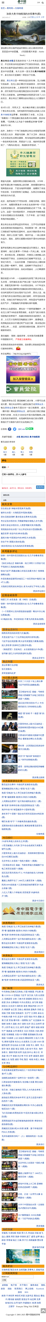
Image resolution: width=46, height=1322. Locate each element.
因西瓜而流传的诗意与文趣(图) (15, 633)
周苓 (13, 1237)
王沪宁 (28, 1013)
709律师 (9, 1038)
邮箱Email (5, 1277)
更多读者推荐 (39, 624)
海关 (8, 1049)
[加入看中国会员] (23, 383)
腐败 (40, 1017)
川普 (26, 992)
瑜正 (15, 1240)
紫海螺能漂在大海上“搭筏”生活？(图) (18, 789)
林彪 (15, 1056)
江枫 (19, 1240)
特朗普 (31, 992)
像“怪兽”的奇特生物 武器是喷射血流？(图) (21, 805)
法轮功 (21, 1038)
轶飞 (41, 1233)
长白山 (18, 1042)
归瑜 (37, 1233)
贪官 (26, 1017)
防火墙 (39, 1034)
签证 (17, 1049)
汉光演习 (12, 1006)
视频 (5, 1148)
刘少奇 (20, 1056)
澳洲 (11, 1052)
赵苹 (38, 1237)
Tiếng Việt (28, 1306)
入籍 (27, 1049)
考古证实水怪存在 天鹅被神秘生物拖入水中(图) (22, 521)
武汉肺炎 (18, 992)
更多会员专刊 (38, 658)
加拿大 (9, 1024)
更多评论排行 (39, 591)
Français (19, 1306)
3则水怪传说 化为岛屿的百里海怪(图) (17, 546)
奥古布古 (11, 80)
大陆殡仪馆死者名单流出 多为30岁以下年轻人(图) (23, 586)
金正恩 (14, 1009)
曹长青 (40, 1240)
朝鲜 (4, 1024)
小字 (42, 17)
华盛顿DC (27, 1303)
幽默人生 (6, 1059)
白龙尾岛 (25, 1042)
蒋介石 (37, 1052)
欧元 (13, 1027)
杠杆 (29, 1024)
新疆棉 (29, 999)
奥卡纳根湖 (6, 115)
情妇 (31, 1017)
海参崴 (9, 1031)
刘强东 (32, 1031)
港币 (22, 1027)
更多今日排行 (38, 901)
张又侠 (30, 995)
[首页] (21, 3)
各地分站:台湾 (11, 1303)
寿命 (42, 1059)
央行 (19, 1024)
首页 (3, 8)
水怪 (11, 61)
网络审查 (29, 1038)
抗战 (25, 1052)
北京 (26, 1031)
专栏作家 (8, 1229)
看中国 (16, 1020)
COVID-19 (8, 995)
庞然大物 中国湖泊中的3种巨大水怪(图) (18, 538)
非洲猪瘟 (10, 1034)
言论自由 (14, 1045)
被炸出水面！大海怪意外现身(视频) (16, 513)
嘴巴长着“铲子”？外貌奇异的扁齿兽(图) (19, 821)
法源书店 (29, 1296)
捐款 (10, 1289)
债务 (24, 1024)
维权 (4, 1038)
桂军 (20, 1052)
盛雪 (33, 1237)
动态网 (33, 1299)
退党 (25, 1006)
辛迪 (4, 1244)
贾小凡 (24, 1233)
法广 (31, 1020)
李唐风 (23, 1237)
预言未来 (14, 1270)
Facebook (40, 1289)
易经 (42, 1056)
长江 (41, 999)
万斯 (8, 1013)
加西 (39, 1303)
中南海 (5, 1017)
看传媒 (11, 1299)
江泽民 (34, 1013)
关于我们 (24, 1285)
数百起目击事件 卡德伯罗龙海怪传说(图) (20, 784)
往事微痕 (15, 1002)
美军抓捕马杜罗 (9, 673)
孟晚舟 (34, 1009)
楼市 (33, 1027)
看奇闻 (10, 8)
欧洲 (34, 1303)
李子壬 (25, 1240)
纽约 (20, 1303)
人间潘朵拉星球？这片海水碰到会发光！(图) (21, 801)
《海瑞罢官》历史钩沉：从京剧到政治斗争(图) (22, 649)
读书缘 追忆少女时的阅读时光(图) (17, 653)
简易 (19, 1233)
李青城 (9, 1240)
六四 (36, 995)
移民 (37, 1045)
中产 (4, 1031)
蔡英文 (20, 1031)
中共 (15, 1017)
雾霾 (25, 1034)
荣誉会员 (39, 404)
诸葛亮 (36, 1056)
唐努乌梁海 (9, 1042)
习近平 (23, 995)
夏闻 (8, 1237)
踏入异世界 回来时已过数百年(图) (17, 645)
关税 (39, 1009)
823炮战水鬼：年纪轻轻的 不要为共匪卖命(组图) (22, 619)
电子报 (14, 1285)
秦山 (42, 1237)
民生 (36, 1049)
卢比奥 (38, 992)
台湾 (15, 1031)
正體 (38, 2)
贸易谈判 (19, 1013)
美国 (13, 1013)
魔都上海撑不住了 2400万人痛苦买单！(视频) (22, 880)
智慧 (12, 1059)
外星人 (37, 1059)
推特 (20, 1292)
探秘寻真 (40, 1270)
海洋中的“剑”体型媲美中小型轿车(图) (18, 809)
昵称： (5, 467)
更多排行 (40, 1144)
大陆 (17, 1034)
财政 (38, 1027)
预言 (26, 1059)
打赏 (32, 17)
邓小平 (9, 1056)
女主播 (22, 1045)
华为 (35, 1017)
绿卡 (31, 1049)
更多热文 (40, 985)
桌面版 (5, 1285)
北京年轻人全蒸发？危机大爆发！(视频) (19, 861)
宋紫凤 (5, 1233)
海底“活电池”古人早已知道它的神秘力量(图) (21, 793)
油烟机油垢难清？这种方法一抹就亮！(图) (20, 1078)
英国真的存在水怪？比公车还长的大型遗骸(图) (21, 529)
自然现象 (23, 1270)
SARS (39, 1042)
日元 (17, 1027)
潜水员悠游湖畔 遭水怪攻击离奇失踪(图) (19, 517)
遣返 (13, 1049)
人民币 (7, 1027)
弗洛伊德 (32, 1006)
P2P (21, 1034)
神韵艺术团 (20, 1296)
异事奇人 (31, 1270)
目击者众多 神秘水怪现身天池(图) (16, 508)
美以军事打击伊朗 (10, 665)
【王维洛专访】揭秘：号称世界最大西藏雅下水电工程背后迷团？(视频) (31, 695)
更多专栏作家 (38, 1247)
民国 (15, 1052)
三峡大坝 (21, 999)
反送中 (20, 1017)
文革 (4, 1063)
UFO (39, 1006)
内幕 (10, 1017)
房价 (42, 1031)
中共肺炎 (6, 992)
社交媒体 (37, 1020)
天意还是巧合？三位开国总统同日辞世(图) (20, 637)
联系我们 (19, 1289)
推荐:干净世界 (8, 1296)
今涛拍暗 (12, 1233)
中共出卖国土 (25, 1002)
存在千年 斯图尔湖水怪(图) (13, 542)
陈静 (17, 1237)
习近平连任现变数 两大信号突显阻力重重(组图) (23, 641)
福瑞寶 (18, 1299)
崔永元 (41, 1013)
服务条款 (34, 1285)
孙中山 (30, 1052)
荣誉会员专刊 (10, 629)
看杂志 (37, 1296)
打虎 (6, 1020)
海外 (41, 1049)
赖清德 (27, 1009)
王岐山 (20, 1009)
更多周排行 (39, 952)
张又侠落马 (7, 669)
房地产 (28, 1027)
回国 (22, 1049)
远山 (4, 1237)
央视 (28, 1045)
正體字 (11, 1306)
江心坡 (33, 1042)
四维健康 (33, 1240)
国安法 (36, 999)
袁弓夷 (35, 1002)
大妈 (37, 1031)
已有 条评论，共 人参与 (14, 474)
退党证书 (25, 1299)
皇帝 (31, 1056)
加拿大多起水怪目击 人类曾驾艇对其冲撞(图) (21, 525)
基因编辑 (32, 1034)
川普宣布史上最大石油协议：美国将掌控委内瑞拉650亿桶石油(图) (31, 727)
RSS (26, 1292)
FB (43, 1020)
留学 (4, 1049)
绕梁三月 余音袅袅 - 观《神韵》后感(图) (19, 599)
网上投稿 (29, 1289)
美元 (33, 1024)
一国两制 (24, 1020)
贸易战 (17, 995)
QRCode (21, 429)
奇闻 (31, 1059)
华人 (33, 1045)
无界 (39, 1299)
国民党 (20, 1006)
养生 (8, 1063)
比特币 (39, 1024)
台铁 (15, 999)
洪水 (8, 1002)
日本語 (36, 1306)
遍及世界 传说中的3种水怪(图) (14, 533)
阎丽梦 (7, 1009)
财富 (42, 1027)
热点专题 (8, 661)
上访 (16, 1038)
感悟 (17, 1059)
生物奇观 (19, 8)
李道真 (31, 1233)
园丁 (29, 1237)
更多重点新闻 (38, 777)
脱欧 (15, 1024)
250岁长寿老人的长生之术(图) (15, 841)
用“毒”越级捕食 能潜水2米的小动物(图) (19, 797)
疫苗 (4, 1002)
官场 (11, 1020)
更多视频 (40, 1226)
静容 (4, 1240)
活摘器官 (8, 999)
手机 (21, 1059)
